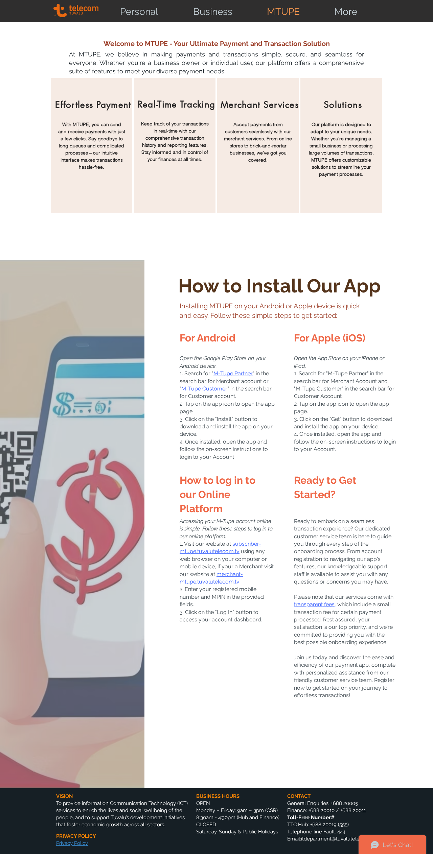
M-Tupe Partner (233, 373)
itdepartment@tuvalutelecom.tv (338, 839)
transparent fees (314, 604)
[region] (91, 145)
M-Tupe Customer (204, 388)
